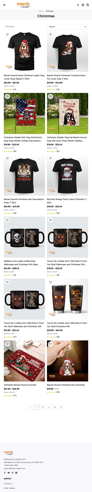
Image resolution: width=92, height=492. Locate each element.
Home (41, 11)
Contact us (8, 484)
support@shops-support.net (14, 468)
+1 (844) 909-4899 (11, 465)
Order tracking (9, 488)
